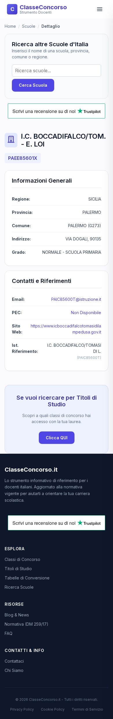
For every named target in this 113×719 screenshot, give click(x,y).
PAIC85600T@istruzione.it (76, 299)
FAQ (8, 633)
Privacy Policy (22, 709)
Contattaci (14, 661)
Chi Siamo (14, 670)
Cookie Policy (53, 709)
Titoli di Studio (18, 568)
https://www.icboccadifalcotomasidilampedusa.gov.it (66, 328)
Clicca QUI (57, 437)
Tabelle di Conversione (27, 577)
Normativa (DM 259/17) (26, 624)
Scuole (28, 26)
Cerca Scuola (33, 85)
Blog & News (17, 614)
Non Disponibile (86, 312)
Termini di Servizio (87, 709)
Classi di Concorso (22, 559)
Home (10, 26)
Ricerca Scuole (19, 587)
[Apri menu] (99, 9)
